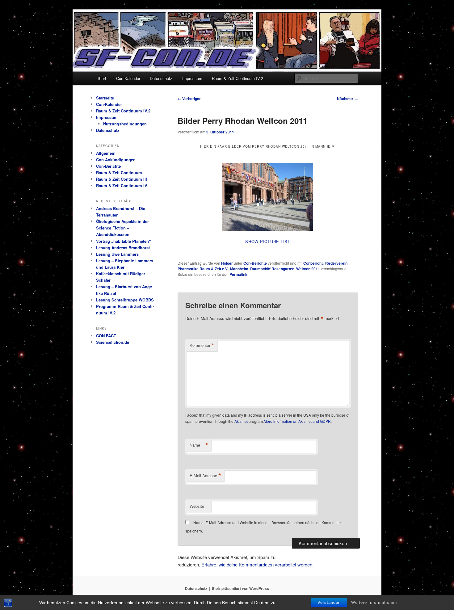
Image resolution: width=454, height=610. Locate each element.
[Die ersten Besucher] (267, 197)
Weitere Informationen (374, 602)
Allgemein (106, 153)
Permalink (238, 274)
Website (197, 506)
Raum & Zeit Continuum (119, 172)
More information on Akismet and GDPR (297, 421)
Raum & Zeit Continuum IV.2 (237, 78)
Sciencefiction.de (112, 342)
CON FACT (106, 336)
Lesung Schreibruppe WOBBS (125, 300)
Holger (227, 263)
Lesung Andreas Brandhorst (123, 247)
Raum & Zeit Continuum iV (121, 185)
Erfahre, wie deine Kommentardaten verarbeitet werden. (257, 564)
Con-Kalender (128, 78)
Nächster (347, 98)
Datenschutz (161, 78)
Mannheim (239, 268)
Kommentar (202, 345)
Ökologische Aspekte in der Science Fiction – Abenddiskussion (122, 227)
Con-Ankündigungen (116, 159)
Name (199, 445)
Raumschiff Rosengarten (272, 268)
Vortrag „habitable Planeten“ (123, 241)
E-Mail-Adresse (205, 476)
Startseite (105, 98)
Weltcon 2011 (308, 268)
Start (102, 78)
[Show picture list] (268, 241)
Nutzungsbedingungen (125, 124)
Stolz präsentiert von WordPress (240, 588)
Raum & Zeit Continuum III (121, 179)
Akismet (241, 421)
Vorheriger (189, 98)
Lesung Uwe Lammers (117, 254)
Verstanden (329, 602)
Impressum (192, 78)
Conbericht (313, 263)
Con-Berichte (255, 263)
